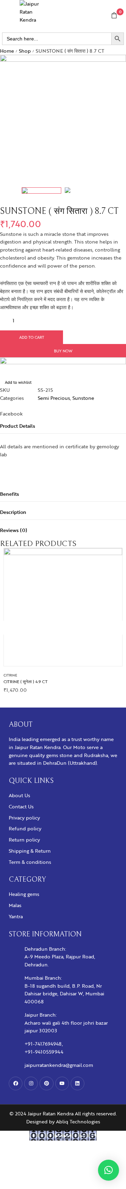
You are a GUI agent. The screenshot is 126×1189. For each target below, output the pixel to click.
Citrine (10, 675)
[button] (108, 1170)
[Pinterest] (46, 1083)
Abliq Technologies (78, 1121)
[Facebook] (15, 1083)
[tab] (63, 426)
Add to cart (31, 337)
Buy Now (63, 351)
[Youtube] (62, 1083)
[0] (114, 15)
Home (7, 50)
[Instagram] (31, 1083)
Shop (25, 50)
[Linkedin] (77, 1083)
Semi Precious (54, 398)
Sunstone (83, 398)
